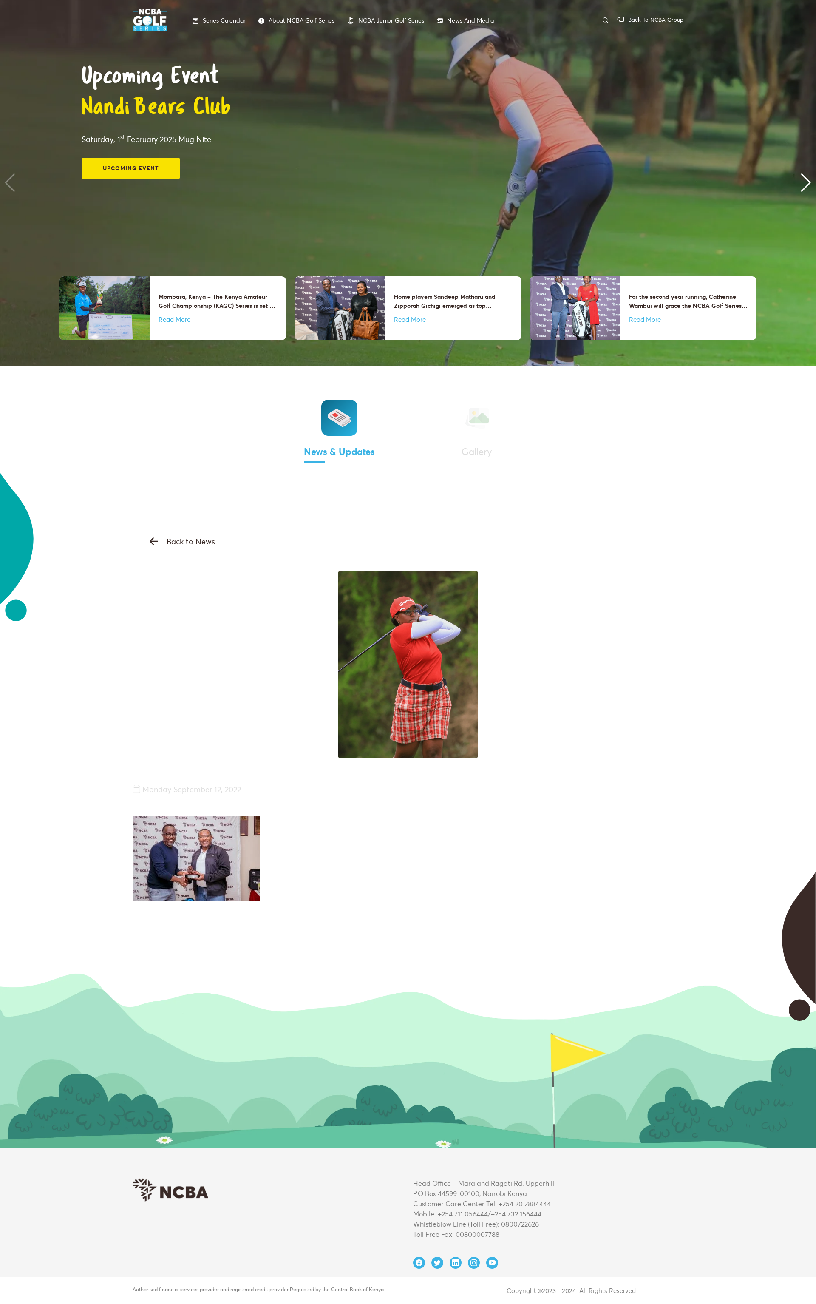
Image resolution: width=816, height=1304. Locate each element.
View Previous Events (140, 144)
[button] (10, 182)
